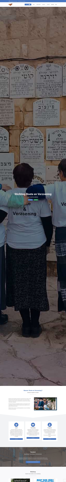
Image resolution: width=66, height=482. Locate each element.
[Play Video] (45, 404)
